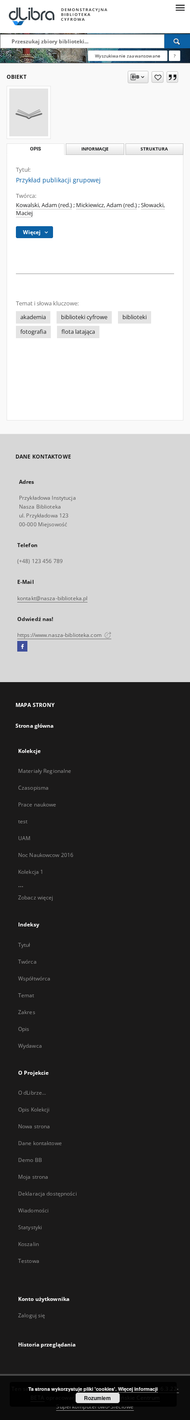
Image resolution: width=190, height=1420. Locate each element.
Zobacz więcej (35, 897)
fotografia (33, 332)
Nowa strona (34, 1126)
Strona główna (34, 725)
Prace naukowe (37, 804)
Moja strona (33, 1177)
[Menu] (180, 7)
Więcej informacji (138, 1388)
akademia (33, 317)
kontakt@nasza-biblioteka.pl (52, 598)
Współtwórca (34, 978)
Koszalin (28, 1244)
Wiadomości (33, 1210)
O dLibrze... (32, 1092)
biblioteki (134, 317)
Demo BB (30, 1160)
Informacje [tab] (95, 149)
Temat (26, 995)
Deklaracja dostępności (47, 1193)
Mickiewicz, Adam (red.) (106, 205)
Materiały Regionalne (44, 771)
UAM (24, 838)
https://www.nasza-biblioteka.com (60, 635)
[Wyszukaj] (177, 41)
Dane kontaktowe (40, 1143)
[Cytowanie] (172, 77)
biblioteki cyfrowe (84, 317)
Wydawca (30, 1046)
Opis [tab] (35, 149)
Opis (23, 1029)
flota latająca (78, 332)
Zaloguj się (32, 1315)
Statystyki (30, 1227)
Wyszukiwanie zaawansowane (127, 56)
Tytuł (24, 945)
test (22, 821)
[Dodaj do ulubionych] (157, 77)
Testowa (28, 1261)
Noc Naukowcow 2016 (45, 855)
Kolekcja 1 (30, 872)
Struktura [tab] (154, 149)
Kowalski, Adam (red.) (44, 205)
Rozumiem (97, 1398)
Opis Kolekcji (34, 1109)
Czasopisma (33, 787)
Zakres (26, 1012)
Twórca (27, 961)
